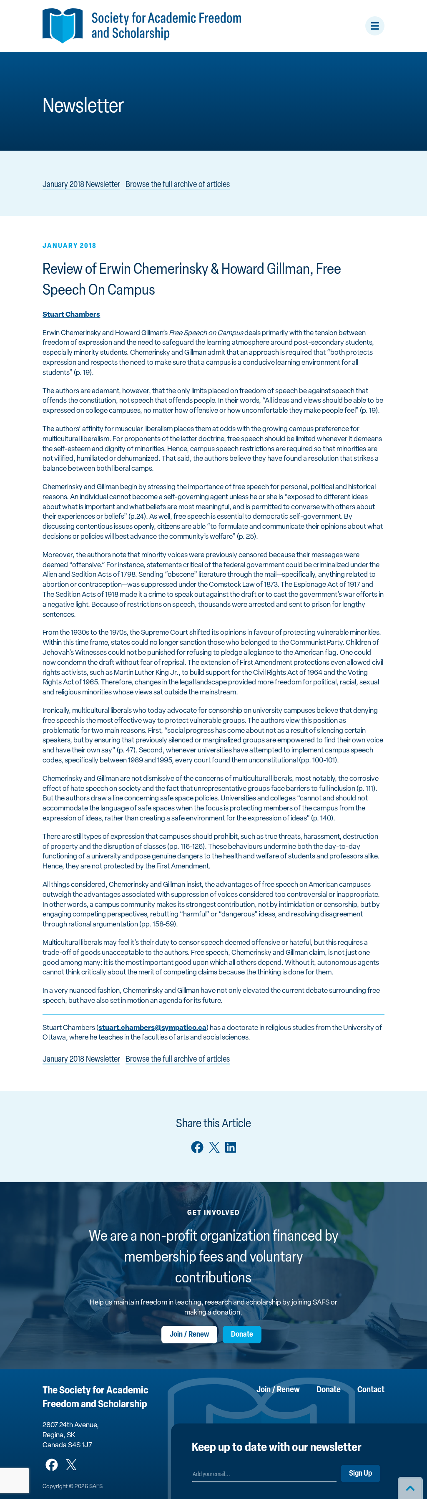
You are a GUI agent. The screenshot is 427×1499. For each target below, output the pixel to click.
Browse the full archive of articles (178, 185)
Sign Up (360, 1474)
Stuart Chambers (71, 314)
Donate (242, 1335)
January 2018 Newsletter (81, 185)
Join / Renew (189, 1335)
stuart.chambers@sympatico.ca (152, 1028)
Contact (370, 1390)
